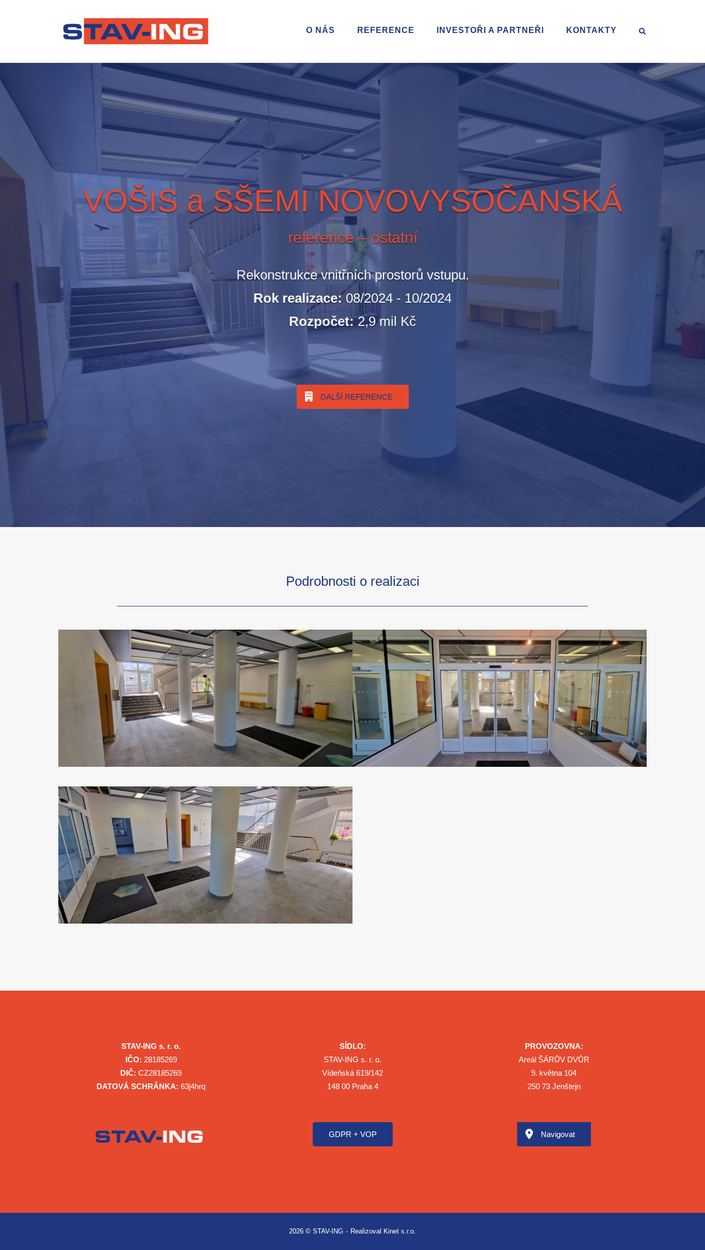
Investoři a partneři (490, 30)
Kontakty (591, 30)
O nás (320, 30)
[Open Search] (642, 31)
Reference (385, 30)
